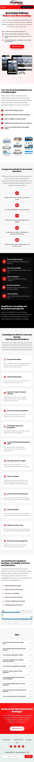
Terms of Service (18, 740)
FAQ (17, 743)
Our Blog (28, 740)
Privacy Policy (6, 740)
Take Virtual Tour (27, 7)
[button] (13, 77)
